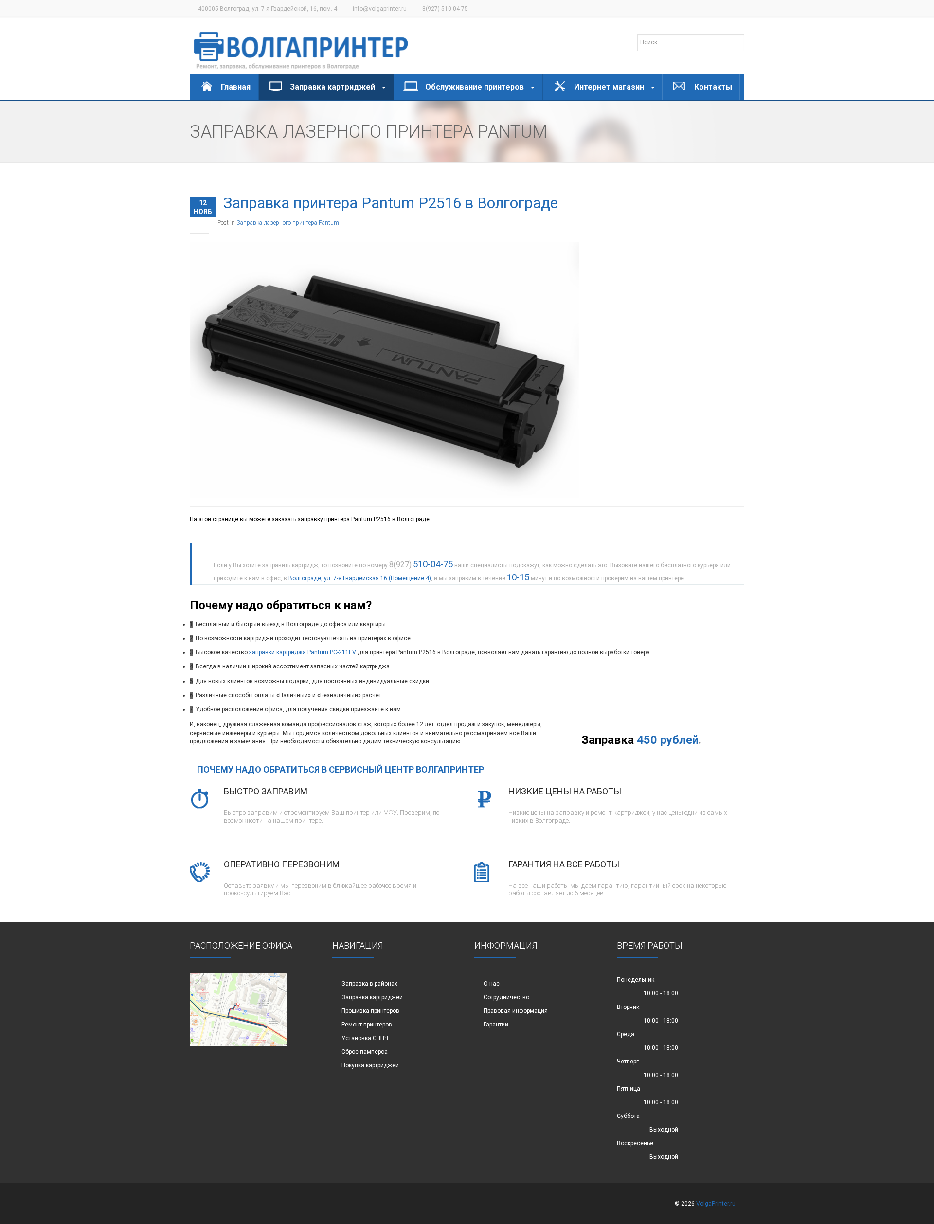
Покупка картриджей (370, 1065)
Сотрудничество (506, 997)
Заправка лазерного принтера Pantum (287, 222)
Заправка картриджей (372, 997)
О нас (492, 983)
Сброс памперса (364, 1051)
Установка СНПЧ (364, 1038)
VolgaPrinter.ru (716, 1203)
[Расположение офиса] (238, 1009)
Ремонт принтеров (366, 1024)
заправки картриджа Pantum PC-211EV (302, 652)
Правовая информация (516, 1011)
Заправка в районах (369, 983)
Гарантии (496, 1024)
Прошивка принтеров (370, 1011)
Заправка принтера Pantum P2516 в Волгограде (390, 203)
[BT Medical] (301, 46)
